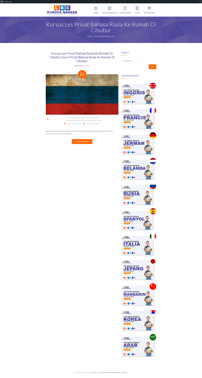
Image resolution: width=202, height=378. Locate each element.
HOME (95, 13)
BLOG (137, 13)
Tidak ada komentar (93, 124)
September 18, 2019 (82, 66)
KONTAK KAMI (125, 13)
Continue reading (81, 141)
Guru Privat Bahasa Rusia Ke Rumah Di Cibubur (83, 118)
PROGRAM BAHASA (109, 13)
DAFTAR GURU (149, 13)
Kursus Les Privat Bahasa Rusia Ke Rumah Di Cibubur (83, 121)
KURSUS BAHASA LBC (84, 372)
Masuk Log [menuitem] (8, 2)
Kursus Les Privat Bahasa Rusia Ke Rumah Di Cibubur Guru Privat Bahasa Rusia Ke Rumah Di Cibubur (82, 57)
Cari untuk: (127, 61)
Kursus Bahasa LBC (74, 124)
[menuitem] (2, 1)
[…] (73, 134)
